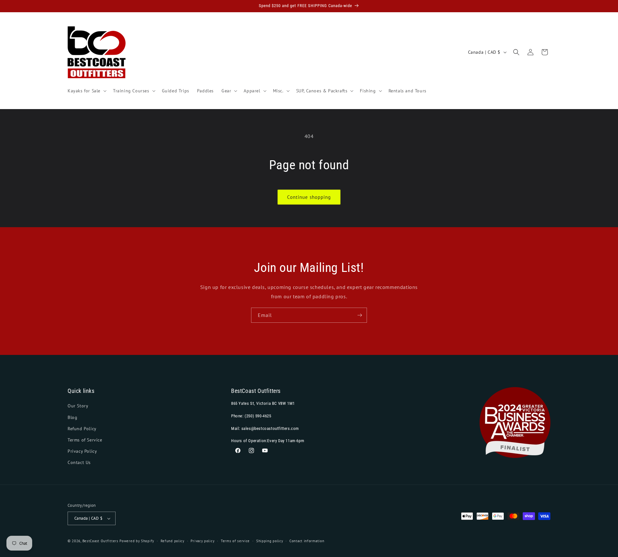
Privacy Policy (82, 451)
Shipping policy (269, 541)
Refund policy (172, 541)
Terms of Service (85, 440)
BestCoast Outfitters (100, 541)
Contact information (306, 541)
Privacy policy (202, 541)
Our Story (78, 406)
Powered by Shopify (136, 541)
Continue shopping (309, 197)
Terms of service (235, 541)
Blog (72, 417)
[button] (86, 90)
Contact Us (79, 462)
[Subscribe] (359, 315)
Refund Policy (82, 429)
